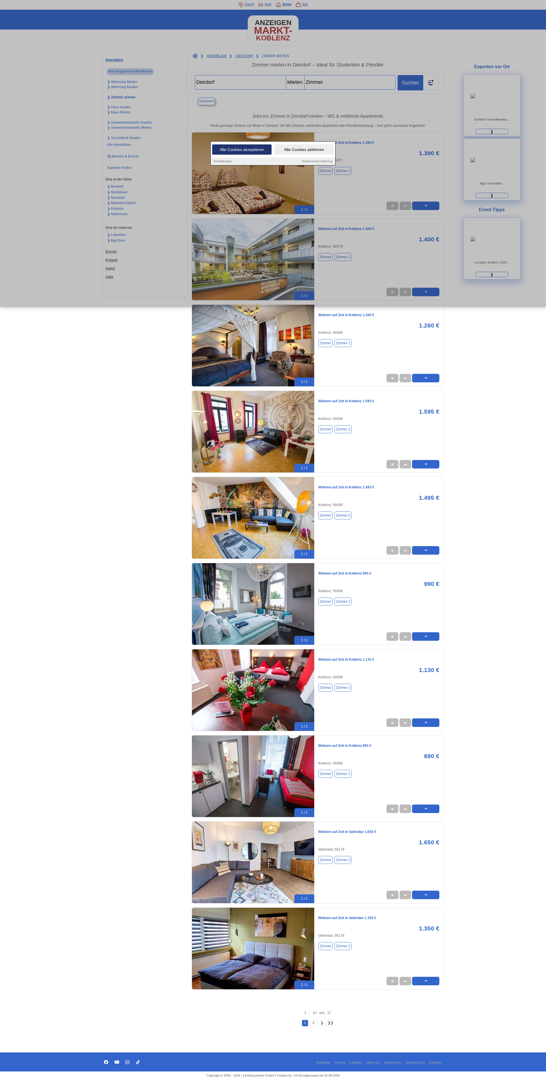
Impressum (393, 1063)
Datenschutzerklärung (317, 161)
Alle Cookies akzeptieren (242, 149)
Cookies (435, 1063)
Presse (340, 1063)
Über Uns (373, 1063)
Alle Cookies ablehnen (304, 149)
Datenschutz (415, 1063)
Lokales (355, 1063)
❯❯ (330, 1023)
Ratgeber (323, 1063)
